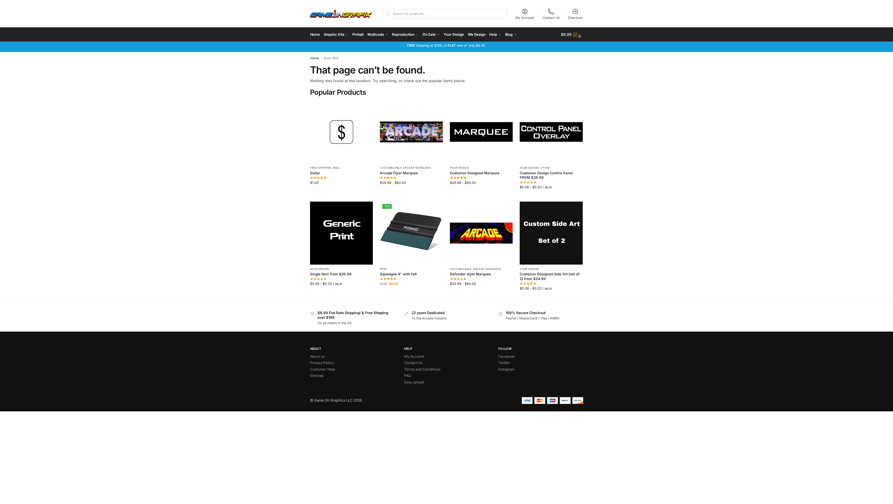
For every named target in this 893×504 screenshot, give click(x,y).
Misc (336, 167)
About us (318, 356)
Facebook (506, 356)
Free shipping (320, 167)
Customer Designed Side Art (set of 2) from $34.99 (549, 276)
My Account (524, 18)
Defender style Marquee (470, 274)
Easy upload (414, 382)
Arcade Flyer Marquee (399, 173)
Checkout (575, 18)
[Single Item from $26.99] (341, 233)
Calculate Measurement (551, 197)
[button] (572, 35)
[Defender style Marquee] (481, 233)
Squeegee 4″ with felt (398, 274)
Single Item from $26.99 (331, 274)
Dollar (315, 173)
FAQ (407, 375)
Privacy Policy (322, 362)
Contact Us (551, 18)
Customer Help (322, 369)
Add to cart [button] (341, 192)
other (545, 167)
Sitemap (317, 375)
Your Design (459, 167)
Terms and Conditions (422, 369)
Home (314, 58)
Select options (411, 192)
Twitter (504, 362)
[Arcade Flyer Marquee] (411, 132)
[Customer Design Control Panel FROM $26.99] (551, 132)
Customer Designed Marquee (474, 173)
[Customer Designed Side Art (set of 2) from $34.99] (551, 233)
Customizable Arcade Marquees (405, 167)
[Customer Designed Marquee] (481, 132)
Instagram (506, 369)
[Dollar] (341, 132)
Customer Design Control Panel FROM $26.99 (546, 175)
